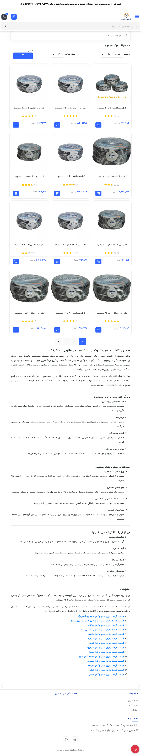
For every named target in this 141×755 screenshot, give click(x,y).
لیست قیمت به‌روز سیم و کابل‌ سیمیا (106, 638)
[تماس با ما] (135, 749)
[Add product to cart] (98, 125)
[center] (5, 26)
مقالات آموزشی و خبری (65, 693)
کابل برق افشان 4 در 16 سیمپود (70, 313)
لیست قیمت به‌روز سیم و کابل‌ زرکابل (106, 625)
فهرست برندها (114, 35)
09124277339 (122, 725)
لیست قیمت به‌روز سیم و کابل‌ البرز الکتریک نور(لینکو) (97, 621)
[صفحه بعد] (58, 341)
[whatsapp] (66, 739)
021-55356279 (99, 725)
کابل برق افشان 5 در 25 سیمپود (29, 108)
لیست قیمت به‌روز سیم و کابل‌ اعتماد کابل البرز (101, 656)
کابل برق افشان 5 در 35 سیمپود (70, 108)
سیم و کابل (133, 705)
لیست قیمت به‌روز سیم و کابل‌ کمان (106, 643)
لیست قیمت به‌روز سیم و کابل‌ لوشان (106, 670)
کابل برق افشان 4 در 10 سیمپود (29, 313)
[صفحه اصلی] (126, 35)
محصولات (133, 693)
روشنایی (134, 710)
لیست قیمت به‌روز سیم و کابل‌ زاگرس (106, 634)
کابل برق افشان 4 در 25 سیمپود (112, 313)
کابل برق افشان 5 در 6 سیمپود (29, 176)
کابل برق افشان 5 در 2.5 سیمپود (70, 245)
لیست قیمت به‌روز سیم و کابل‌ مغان (106, 674)
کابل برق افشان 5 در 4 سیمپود (111, 108)
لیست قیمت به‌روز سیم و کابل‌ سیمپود (105, 647)
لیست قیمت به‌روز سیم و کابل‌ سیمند (106, 665)
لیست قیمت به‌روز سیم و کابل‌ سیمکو (105, 661)
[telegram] (75, 739)
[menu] (137, 16)
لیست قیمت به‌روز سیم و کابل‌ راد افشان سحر (102, 630)
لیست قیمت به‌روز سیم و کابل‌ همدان (106, 652)
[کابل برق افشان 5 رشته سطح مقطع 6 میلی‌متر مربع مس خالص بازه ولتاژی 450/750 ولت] (29, 151)
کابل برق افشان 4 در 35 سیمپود (29, 245)
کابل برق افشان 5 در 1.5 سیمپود (112, 245)
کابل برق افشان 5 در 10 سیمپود (70, 176)
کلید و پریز (133, 700)
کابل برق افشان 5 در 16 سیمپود (112, 176)
